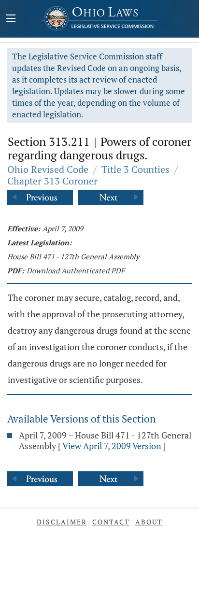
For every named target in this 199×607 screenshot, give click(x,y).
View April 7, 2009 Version (111, 446)
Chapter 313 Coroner (52, 180)
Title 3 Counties (135, 169)
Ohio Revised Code (47, 169)
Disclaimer (62, 521)
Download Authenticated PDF (76, 270)
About (149, 521)
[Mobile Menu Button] (10, 19)
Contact (111, 521)
